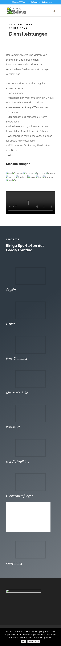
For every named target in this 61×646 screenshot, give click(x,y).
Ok (23, 641)
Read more (34, 641)
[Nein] (57, 636)
